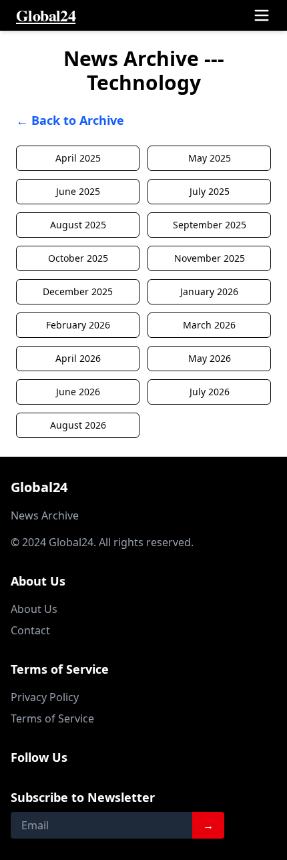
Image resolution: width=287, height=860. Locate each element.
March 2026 (209, 324)
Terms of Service (52, 718)
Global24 (45, 15)
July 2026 (210, 391)
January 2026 (209, 291)
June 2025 (78, 191)
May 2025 (209, 158)
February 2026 (78, 324)
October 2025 (78, 258)
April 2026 (78, 358)
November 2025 (209, 258)
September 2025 (209, 224)
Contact (30, 630)
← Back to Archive (70, 120)
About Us (34, 609)
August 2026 (78, 425)
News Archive (45, 515)
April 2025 (78, 158)
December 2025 (78, 291)
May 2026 (209, 358)
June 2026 (78, 391)
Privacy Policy (45, 697)
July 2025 (210, 191)
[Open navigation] (261, 15)
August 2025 (78, 224)
